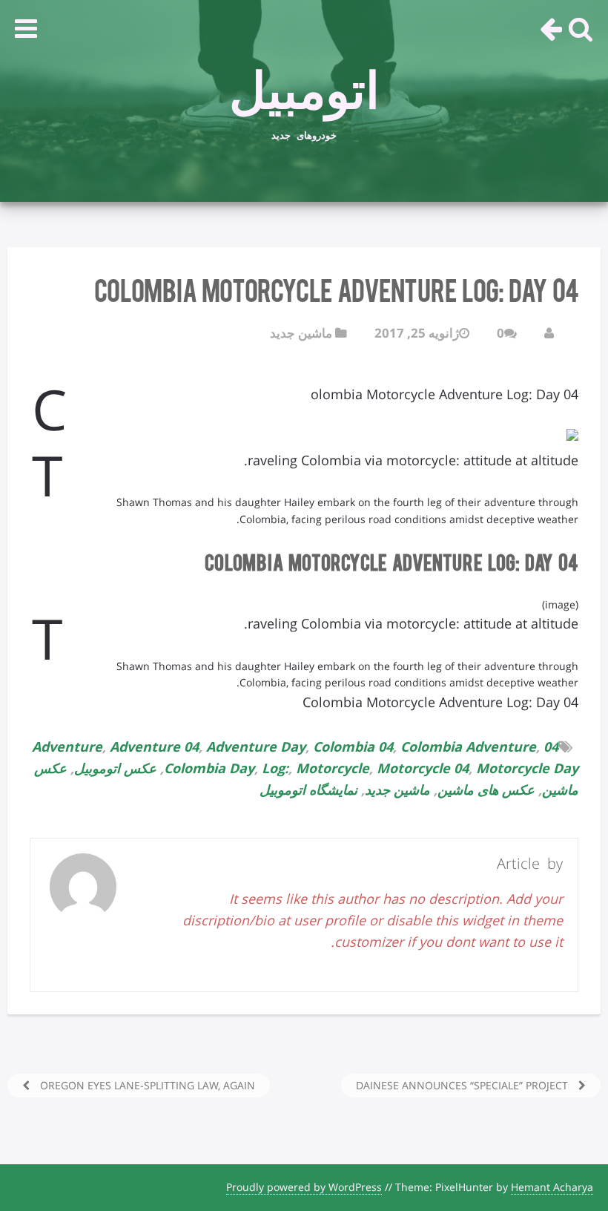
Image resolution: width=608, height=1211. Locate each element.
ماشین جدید (301, 332)
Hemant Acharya (552, 1187)
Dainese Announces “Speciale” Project (463, 1085)
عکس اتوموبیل (115, 768)
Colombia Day (209, 768)
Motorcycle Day (527, 768)
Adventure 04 (154, 746)
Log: (275, 768)
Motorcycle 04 (423, 768)
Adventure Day (255, 746)
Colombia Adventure (468, 746)
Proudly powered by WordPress (304, 1187)
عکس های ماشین (486, 789)
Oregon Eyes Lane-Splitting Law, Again (146, 1085)
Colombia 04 (353, 746)
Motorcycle (332, 768)
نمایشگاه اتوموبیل (308, 789)
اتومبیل (304, 82)
